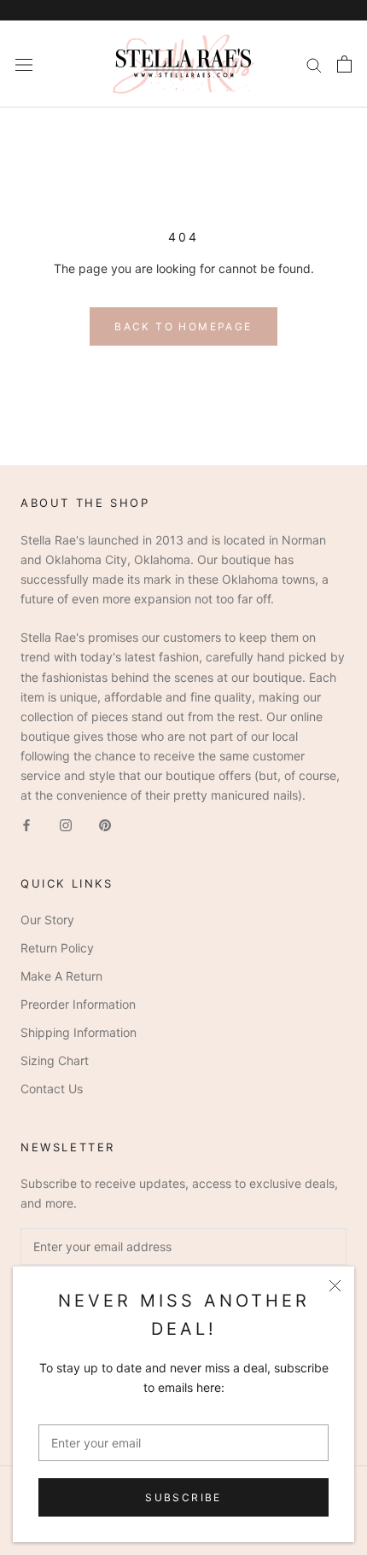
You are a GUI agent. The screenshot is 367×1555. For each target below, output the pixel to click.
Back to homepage (183, 326)
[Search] (314, 64)
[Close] (335, 1285)
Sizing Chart (54, 1060)
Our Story (47, 919)
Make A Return (61, 976)
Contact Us (51, 1088)
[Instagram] (66, 824)
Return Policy (57, 948)
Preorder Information (78, 1004)
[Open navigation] (23, 63)
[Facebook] (26, 824)
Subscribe (183, 1497)
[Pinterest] (105, 824)
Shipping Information (78, 1032)
